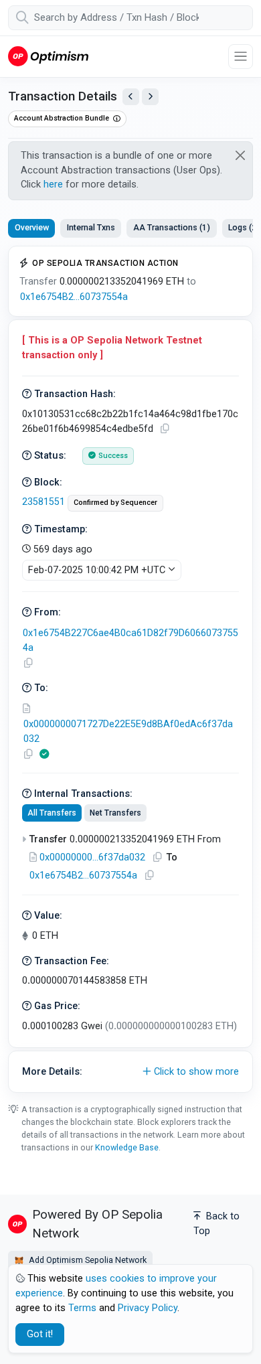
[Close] (240, 155)
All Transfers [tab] (51, 813)
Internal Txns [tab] (91, 227)
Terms (82, 1308)
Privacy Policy (147, 1308)
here (53, 184)
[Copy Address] (28, 663)
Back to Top (216, 1224)
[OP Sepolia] (48, 56)
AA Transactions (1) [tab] (171, 227)
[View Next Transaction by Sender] (150, 96)
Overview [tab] (32, 227)
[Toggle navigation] (240, 56)
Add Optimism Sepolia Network (87, 1260)
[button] (130, 1072)
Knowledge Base (127, 1147)
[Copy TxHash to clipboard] (165, 429)
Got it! (40, 1334)
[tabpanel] (130, 669)
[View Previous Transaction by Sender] (130, 96)
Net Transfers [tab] (115, 813)
